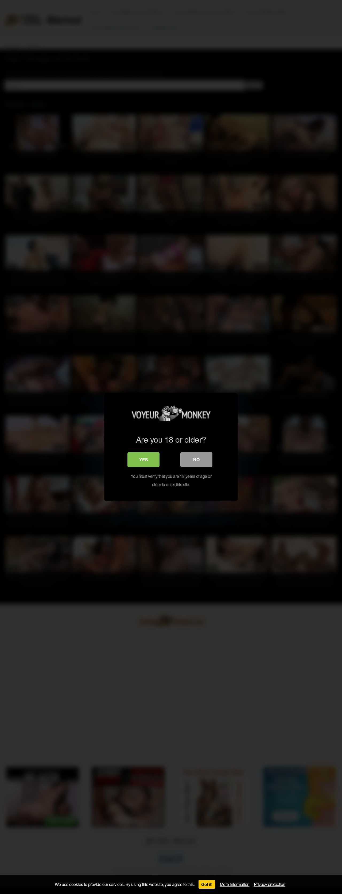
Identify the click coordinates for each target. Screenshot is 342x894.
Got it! (206, 884)
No (196, 459)
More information (235, 884)
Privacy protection (269, 884)
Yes (143, 459)
